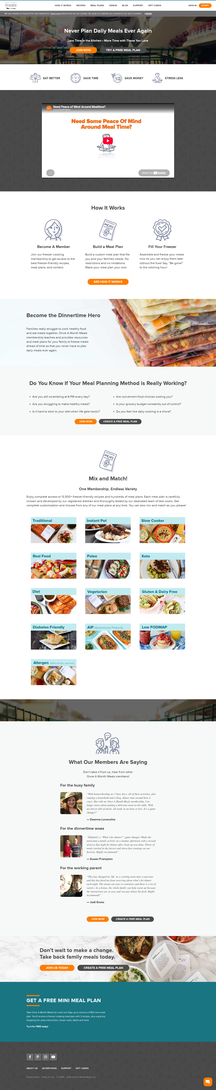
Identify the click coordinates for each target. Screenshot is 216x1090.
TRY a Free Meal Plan (123, 50)
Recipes (80, 5)
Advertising (49, 1068)
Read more (56, 13)
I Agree (148, 13)
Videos (113, 5)
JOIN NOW (83, 50)
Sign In (193, 5)
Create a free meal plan (103, 968)
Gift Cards (154, 5)
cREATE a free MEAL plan (120, 421)
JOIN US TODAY (57, 968)
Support (138, 5)
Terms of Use (48, 1077)
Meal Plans (97, 5)
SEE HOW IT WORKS (108, 282)
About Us (32, 1068)
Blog (125, 5)
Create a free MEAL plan (132, 919)
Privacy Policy (32, 1077)
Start (205, 5)
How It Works (63, 5)
